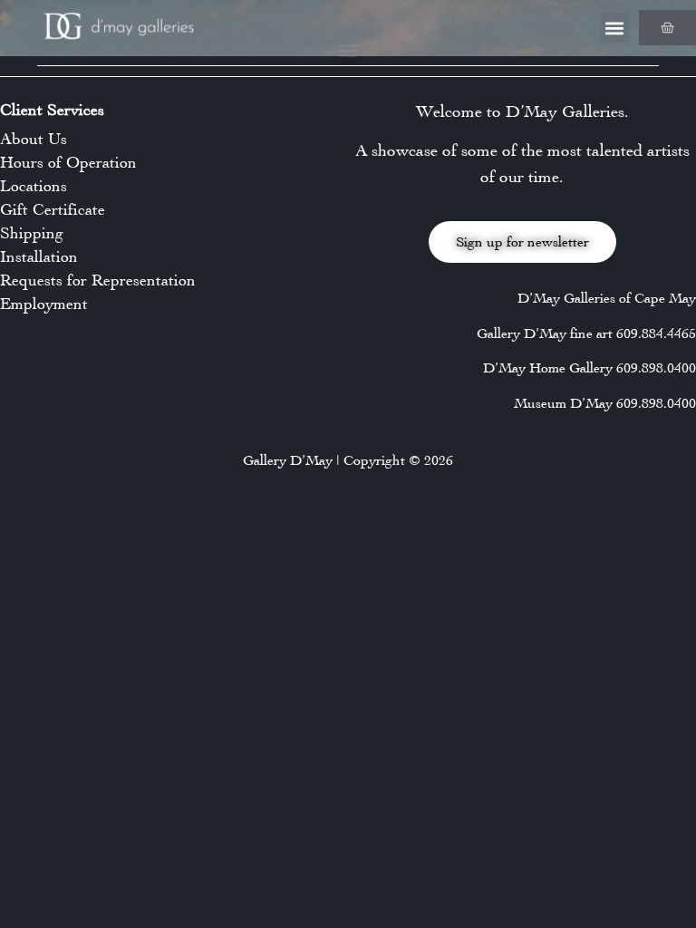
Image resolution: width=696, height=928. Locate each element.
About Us (33, 139)
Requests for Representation (98, 280)
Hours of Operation (68, 162)
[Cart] (667, 27)
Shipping (31, 233)
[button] (615, 28)
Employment (44, 304)
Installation (39, 256)
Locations (33, 186)
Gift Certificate (52, 209)
